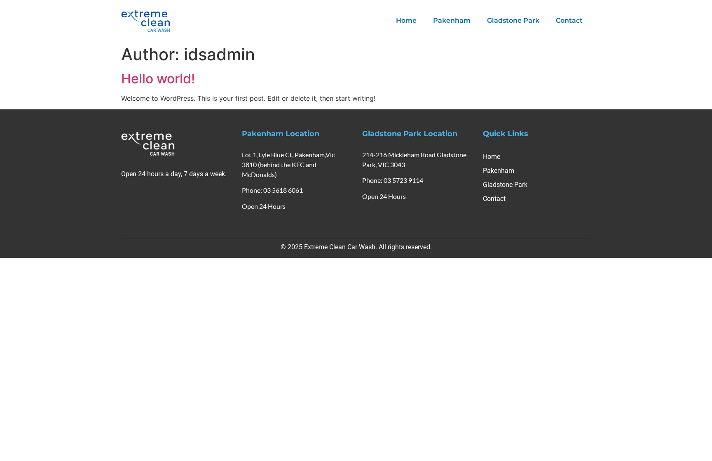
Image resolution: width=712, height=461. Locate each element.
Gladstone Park (513, 20)
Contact (569, 20)
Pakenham (452, 20)
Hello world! (158, 79)
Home (406, 20)
